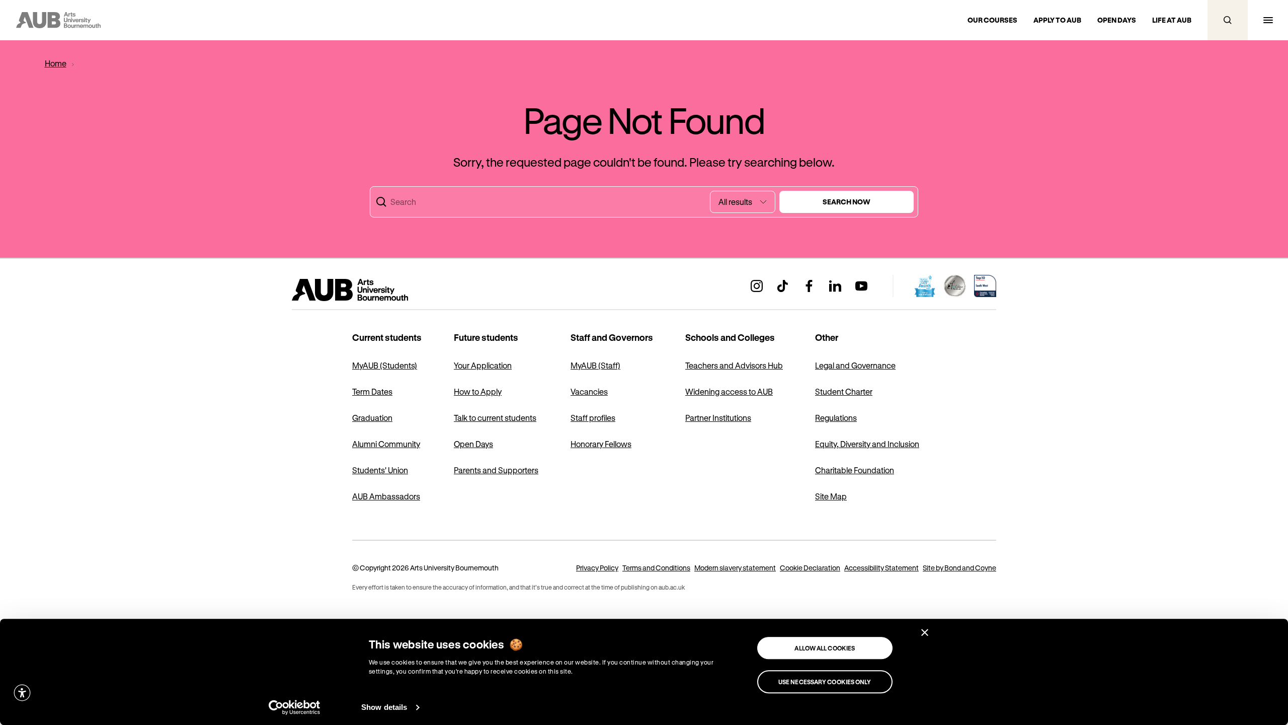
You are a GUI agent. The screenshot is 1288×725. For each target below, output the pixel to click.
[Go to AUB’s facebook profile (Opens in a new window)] (809, 286)
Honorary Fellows (601, 444)
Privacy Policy (597, 567)
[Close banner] (924, 632)
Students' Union (380, 470)
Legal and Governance (855, 365)
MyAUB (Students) (384, 365)
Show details (384, 707)
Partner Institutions (718, 417)
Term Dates (372, 391)
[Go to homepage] (372, 290)
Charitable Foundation (854, 470)
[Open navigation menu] (1268, 20)
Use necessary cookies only (824, 681)
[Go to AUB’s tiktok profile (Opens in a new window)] (783, 286)
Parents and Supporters (496, 470)
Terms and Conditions (656, 567)
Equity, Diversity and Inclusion (867, 444)
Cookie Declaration (810, 567)
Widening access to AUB (729, 391)
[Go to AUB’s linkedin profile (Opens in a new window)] (835, 286)
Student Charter (843, 391)
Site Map (831, 496)
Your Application (483, 365)
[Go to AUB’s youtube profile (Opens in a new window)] (861, 286)
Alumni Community (386, 444)
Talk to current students (495, 417)
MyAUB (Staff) (595, 365)
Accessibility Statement (881, 567)
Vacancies (589, 391)
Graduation (372, 417)
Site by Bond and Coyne (959, 567)
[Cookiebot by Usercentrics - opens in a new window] (295, 707)
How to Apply (478, 391)
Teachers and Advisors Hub (734, 365)
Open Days (473, 444)
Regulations (836, 417)
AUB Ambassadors (386, 496)
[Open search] (1228, 20)
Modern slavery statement (735, 567)
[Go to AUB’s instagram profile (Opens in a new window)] (757, 286)
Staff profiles (593, 417)
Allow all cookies (824, 647)
